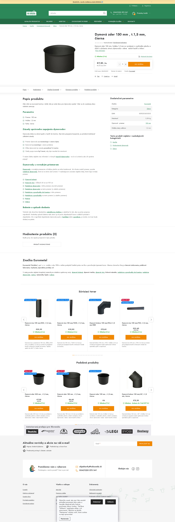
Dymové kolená (31, 180)
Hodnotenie (37, 90)
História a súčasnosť (28, 493)
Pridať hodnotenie (42, 244)
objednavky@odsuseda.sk (90, 466)
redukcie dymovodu (30, 172)
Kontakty (25, 490)
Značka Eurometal (53, 90)
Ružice (27, 199)
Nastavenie (65, 519)
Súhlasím (110, 502)
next (151, 319)
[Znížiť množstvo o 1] (119, 64)
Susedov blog (27, 497)
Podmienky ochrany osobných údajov (100, 497)
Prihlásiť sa (144, 444)
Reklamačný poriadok (95, 493)
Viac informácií (100, 51)
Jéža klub (58, 490)
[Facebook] (133, 468)
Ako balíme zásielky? (62, 497)
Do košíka (139, 64)
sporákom (76, 217)
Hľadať (104, 13)
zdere (52, 275)
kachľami (65, 217)
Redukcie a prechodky (33, 195)
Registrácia (148, 6)
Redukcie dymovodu (32, 189)
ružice (33, 275)
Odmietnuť (97, 502)
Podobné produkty (90, 90)
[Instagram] (137, 468)
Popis (25, 90)
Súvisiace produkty (72, 90)
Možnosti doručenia (146, 56)
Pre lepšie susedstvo (28, 500)
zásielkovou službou (54, 212)
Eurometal (132, 71)
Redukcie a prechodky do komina (37, 192)
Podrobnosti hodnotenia (120, 43)
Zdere (27, 202)
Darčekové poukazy (28, 503)
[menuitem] (33, 21)
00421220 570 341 (120, 12)
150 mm (148, 123)
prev (24, 319)
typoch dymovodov (63, 157)
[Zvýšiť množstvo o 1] (125, 64)
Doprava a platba (61, 493)
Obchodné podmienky (95, 490)
